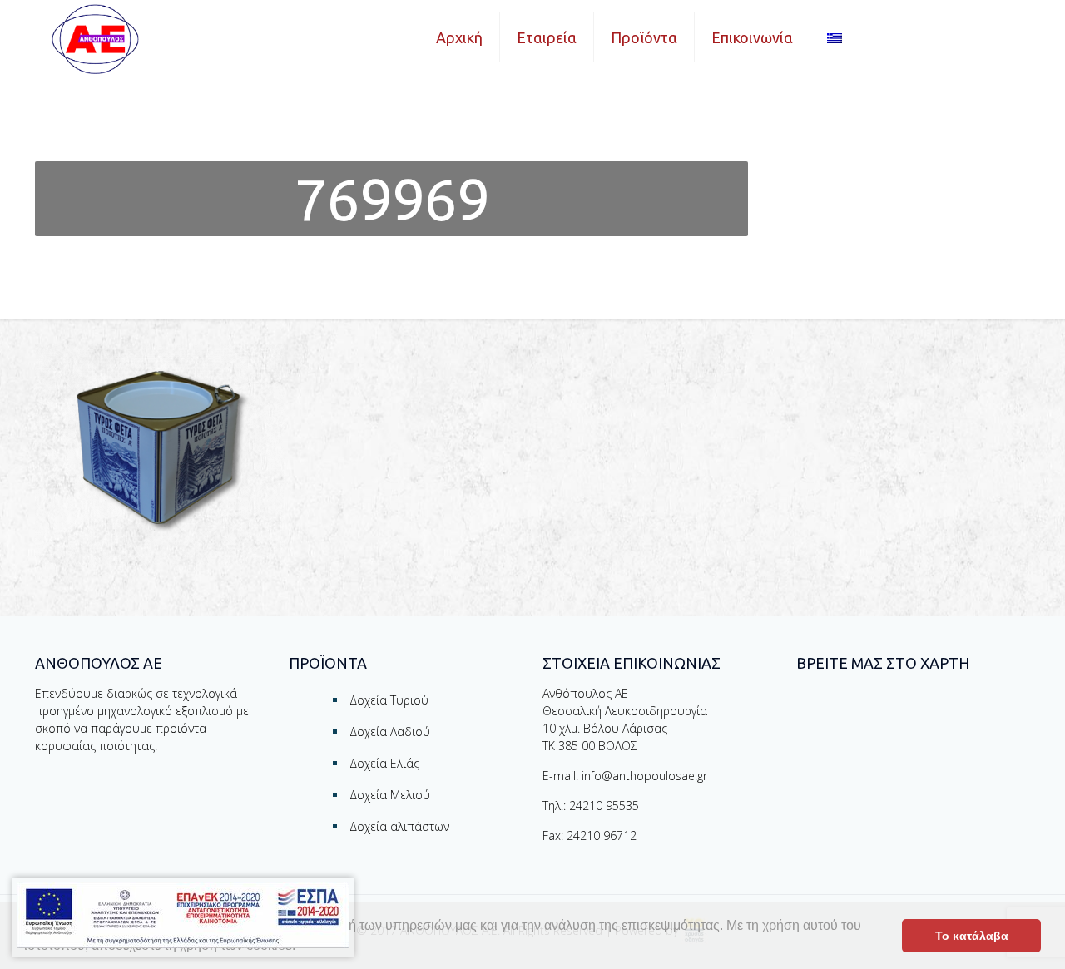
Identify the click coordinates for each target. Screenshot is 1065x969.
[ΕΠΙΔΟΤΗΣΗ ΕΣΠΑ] (183, 917)
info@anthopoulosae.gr (644, 776)
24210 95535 (604, 805)
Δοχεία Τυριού (388, 700)
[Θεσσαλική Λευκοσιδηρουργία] (95, 39)
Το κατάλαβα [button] (971, 935)
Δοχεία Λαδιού (389, 731)
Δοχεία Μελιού (389, 795)
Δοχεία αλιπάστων (399, 826)
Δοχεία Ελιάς (384, 763)
